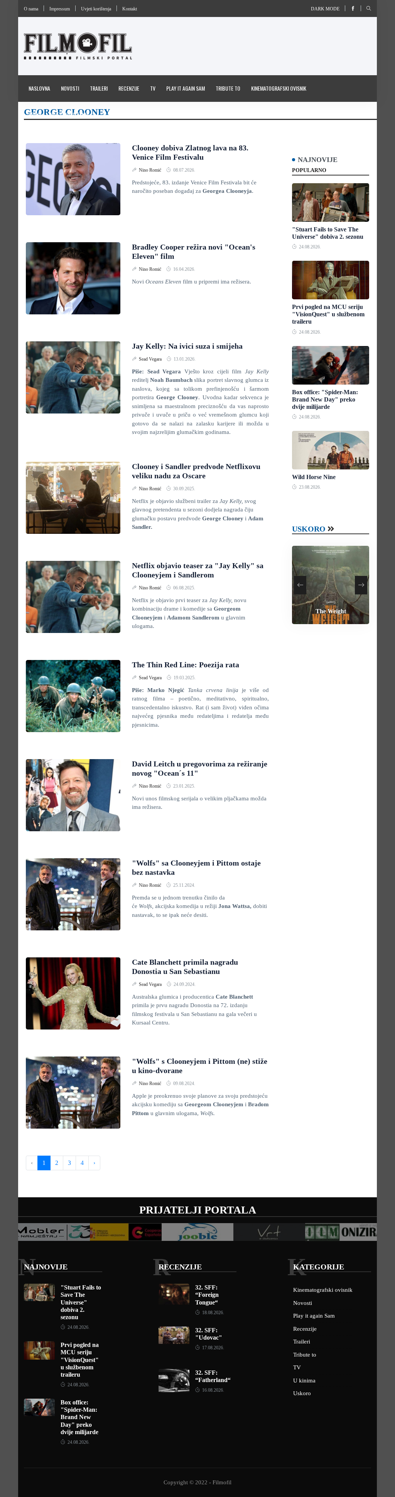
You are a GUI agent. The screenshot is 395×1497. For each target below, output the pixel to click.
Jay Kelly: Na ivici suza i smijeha (187, 346)
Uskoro (309, 529)
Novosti (70, 88)
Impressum (59, 9)
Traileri (99, 88)
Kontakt (129, 9)
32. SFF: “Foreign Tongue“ (207, 1294)
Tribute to (228, 88)
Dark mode (325, 9)
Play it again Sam (185, 88)
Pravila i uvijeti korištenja (59, 114)
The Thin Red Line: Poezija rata (185, 664)
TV (152, 88)
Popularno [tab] (309, 170)
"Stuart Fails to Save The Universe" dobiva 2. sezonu (81, 1302)
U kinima (304, 1380)
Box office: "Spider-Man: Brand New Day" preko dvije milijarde (325, 399)
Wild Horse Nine (314, 477)
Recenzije (128, 88)
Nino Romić (150, 170)
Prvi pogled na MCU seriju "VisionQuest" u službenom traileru (328, 314)
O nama (31, 9)
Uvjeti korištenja (96, 9)
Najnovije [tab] (318, 160)
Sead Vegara (151, 359)
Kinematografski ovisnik (278, 88)
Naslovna (39, 88)
